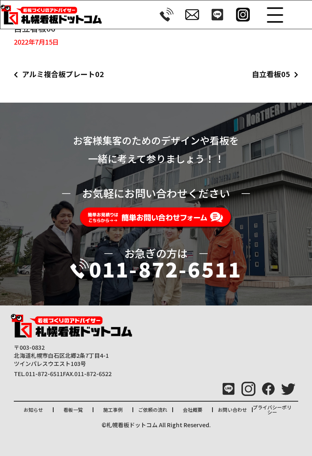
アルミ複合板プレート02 (63, 74)
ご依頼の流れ (152, 409)
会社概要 (192, 409)
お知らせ (33, 409)
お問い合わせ (232, 409)
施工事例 (113, 409)
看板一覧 (73, 409)
